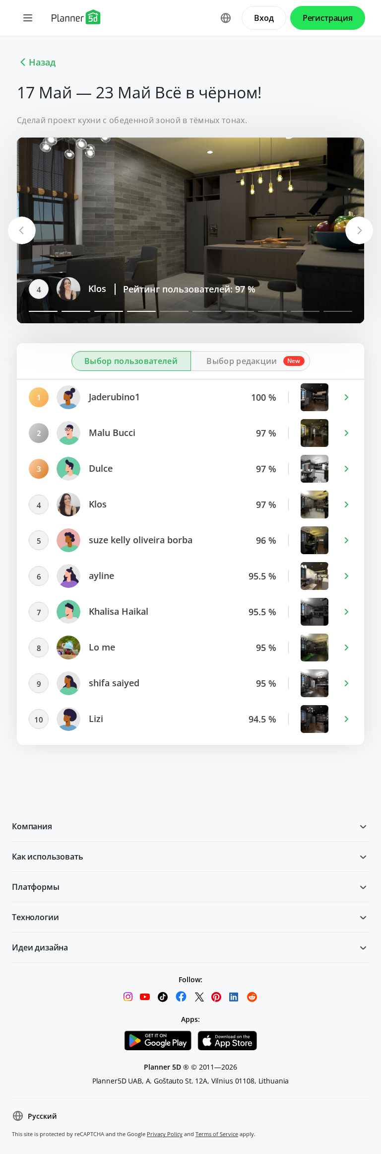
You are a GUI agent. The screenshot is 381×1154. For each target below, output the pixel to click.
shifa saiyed (112, 683)
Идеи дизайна (40, 947)
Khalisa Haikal (117, 612)
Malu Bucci (110, 433)
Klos (96, 504)
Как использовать (47, 856)
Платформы (36, 886)
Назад (42, 62)
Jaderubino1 (113, 397)
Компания (32, 826)
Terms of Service (216, 1134)
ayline (100, 576)
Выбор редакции (241, 361)
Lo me (100, 647)
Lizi (94, 719)
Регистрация (328, 17)
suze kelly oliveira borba (139, 289)
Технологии (35, 917)
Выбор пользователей (131, 361)
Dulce (99, 469)
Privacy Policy (165, 1134)
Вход (263, 17)
